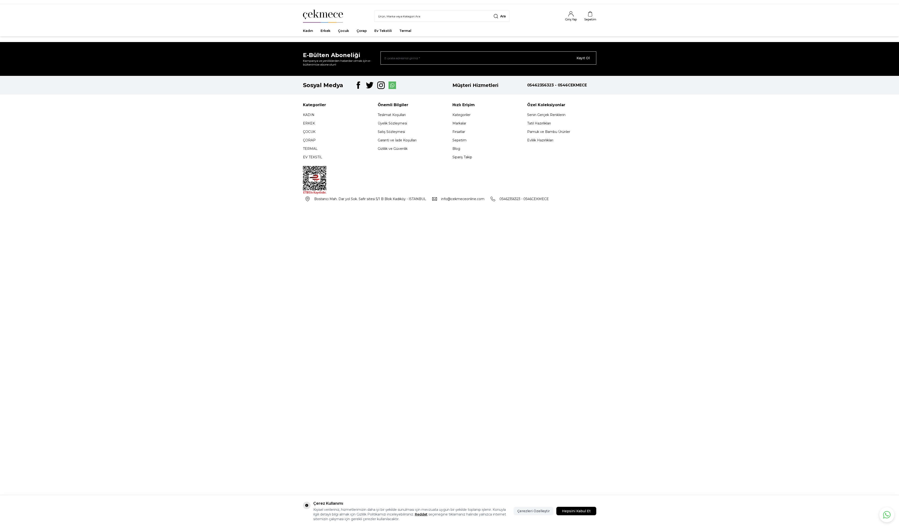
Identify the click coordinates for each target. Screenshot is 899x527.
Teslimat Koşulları (392, 115)
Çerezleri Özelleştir (533, 511)
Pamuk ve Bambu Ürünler (548, 132)
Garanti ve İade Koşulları (397, 140)
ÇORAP (309, 140)
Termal (405, 31)
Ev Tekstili (383, 31)
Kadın (308, 31)
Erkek (325, 31)
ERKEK (309, 123)
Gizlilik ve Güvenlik (393, 149)
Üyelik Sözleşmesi (392, 123)
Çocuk (343, 31)
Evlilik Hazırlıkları (540, 140)
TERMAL (310, 149)
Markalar (459, 123)
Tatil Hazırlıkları (539, 123)
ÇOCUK (309, 132)
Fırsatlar (426, 31)
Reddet (421, 514)
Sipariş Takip (462, 157)
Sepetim (459, 140)
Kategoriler (461, 115)
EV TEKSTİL (312, 157)
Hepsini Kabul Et (576, 511)
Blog (456, 149)
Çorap (362, 31)
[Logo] (323, 16)
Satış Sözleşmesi (391, 132)
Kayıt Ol (583, 58)
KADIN (308, 115)
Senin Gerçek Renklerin (546, 115)
